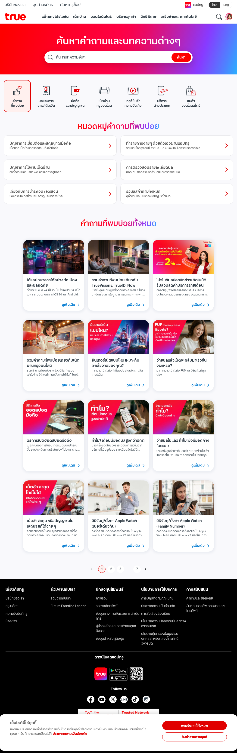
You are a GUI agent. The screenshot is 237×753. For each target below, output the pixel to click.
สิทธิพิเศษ (148, 16)
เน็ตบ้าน (79, 16)
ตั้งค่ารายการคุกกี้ (194, 737)
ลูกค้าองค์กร (43, 5)
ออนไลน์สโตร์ (101, 16)
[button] (17, 96)
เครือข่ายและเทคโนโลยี (179, 16)
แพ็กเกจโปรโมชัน (55, 16)
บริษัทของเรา (15, 5)
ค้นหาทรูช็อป (70, 5)
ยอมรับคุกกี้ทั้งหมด (194, 725)
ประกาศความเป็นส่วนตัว (70, 733)
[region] (76, 730)
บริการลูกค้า (126, 16)
